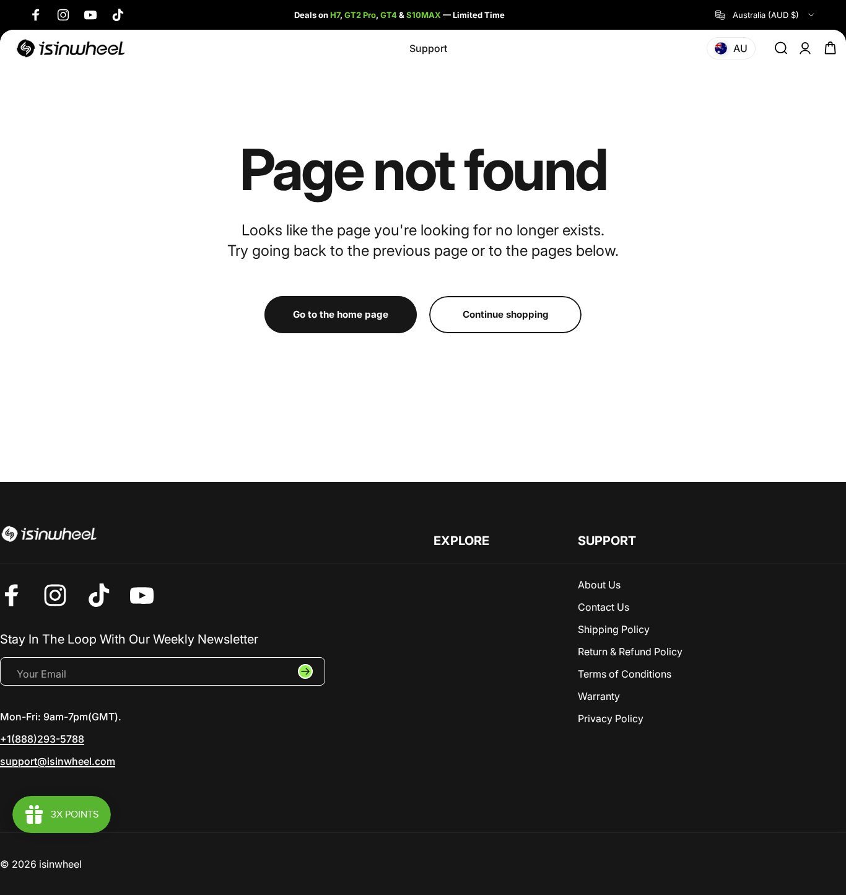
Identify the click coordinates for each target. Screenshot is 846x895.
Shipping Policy (614, 629)
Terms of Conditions (624, 674)
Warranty (599, 696)
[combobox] (765, 15)
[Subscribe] (305, 671)
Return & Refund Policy (630, 651)
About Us (599, 584)
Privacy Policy (610, 718)
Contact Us (603, 607)
